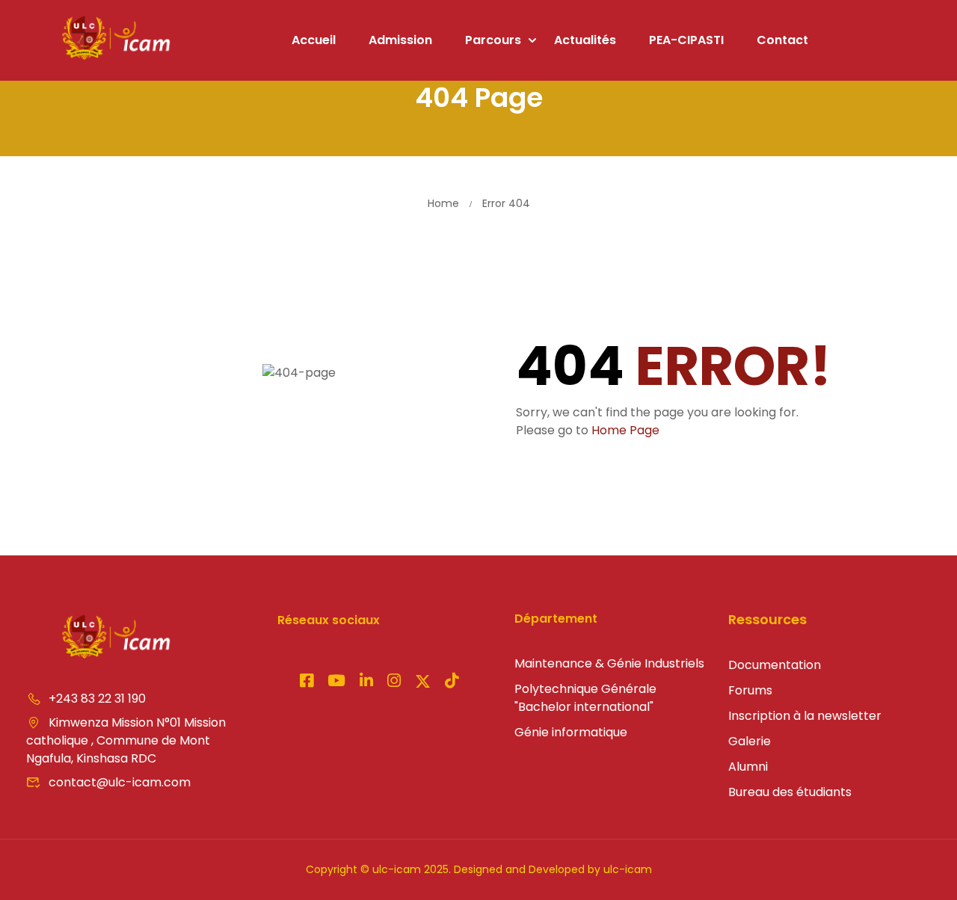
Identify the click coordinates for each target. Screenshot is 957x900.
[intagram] (336, 682)
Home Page (625, 430)
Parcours (493, 40)
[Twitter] (423, 682)
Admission (400, 40)
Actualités (585, 40)
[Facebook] (306, 682)
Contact (782, 40)
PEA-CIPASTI (686, 40)
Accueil (314, 40)
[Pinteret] (366, 682)
